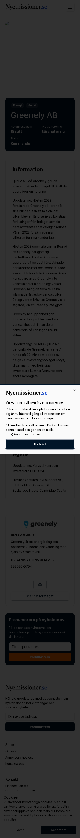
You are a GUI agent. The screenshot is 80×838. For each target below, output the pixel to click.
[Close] (74, 390)
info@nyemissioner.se (23, 434)
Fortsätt (40, 444)
